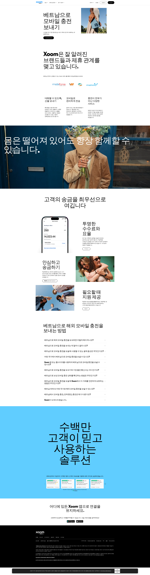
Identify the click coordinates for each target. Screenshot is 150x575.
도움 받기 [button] (86, 308)
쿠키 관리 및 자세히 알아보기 (105, 570)
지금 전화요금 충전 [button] (48, 37)
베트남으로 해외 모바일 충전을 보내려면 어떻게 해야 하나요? (68, 340)
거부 (117, 572)
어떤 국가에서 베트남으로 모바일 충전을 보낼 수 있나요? (67, 357)
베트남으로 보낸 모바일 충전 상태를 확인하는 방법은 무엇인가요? (70, 375)
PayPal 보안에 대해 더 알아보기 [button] (49, 280)
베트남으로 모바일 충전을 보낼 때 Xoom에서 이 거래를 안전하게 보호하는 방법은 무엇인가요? (74, 382)
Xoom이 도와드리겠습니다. (55, 400)
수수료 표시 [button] (86, 248)
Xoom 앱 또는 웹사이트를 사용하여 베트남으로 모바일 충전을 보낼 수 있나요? (72, 363)
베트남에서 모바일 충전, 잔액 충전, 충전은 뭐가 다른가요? (67, 394)
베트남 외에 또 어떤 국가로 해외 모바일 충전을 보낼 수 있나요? (69, 389)
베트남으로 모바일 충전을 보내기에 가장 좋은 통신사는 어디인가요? (71, 370)
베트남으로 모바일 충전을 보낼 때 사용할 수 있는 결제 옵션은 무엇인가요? (74, 351)
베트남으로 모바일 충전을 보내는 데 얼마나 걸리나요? (66, 345)
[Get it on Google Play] (71, 522)
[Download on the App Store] (79, 522)
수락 (117, 569)
